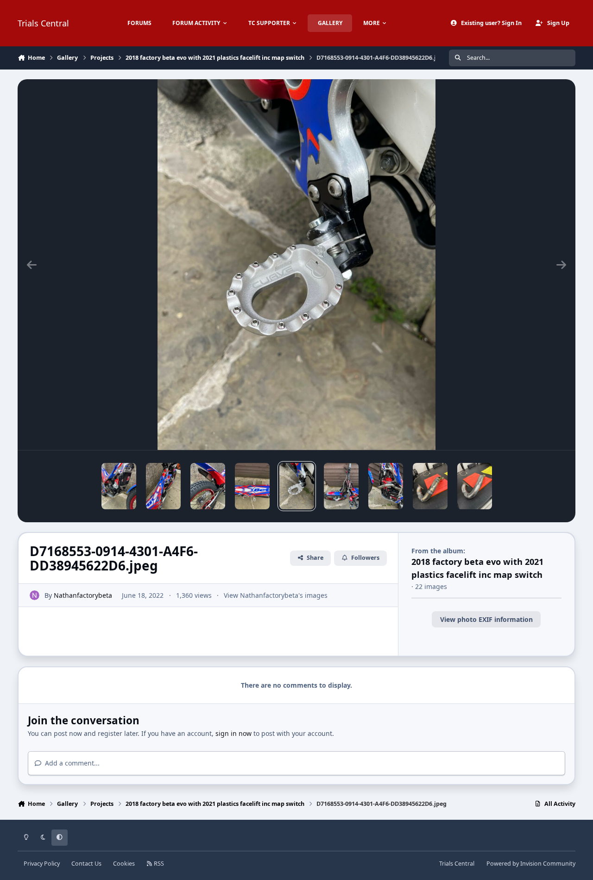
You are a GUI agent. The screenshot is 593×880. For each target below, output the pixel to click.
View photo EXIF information (486, 619)
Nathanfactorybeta (83, 595)
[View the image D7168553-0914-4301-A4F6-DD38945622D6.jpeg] (296, 486)
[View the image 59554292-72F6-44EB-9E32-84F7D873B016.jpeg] (163, 486)
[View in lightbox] (296, 264)
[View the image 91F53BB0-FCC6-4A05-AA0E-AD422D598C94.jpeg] (341, 486)
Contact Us (86, 863)
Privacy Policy (42, 863)
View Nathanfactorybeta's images (276, 595)
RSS (158, 863)
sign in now (233, 733)
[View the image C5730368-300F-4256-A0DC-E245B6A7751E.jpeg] (207, 486)
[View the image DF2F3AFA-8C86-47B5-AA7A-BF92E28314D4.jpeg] (252, 486)
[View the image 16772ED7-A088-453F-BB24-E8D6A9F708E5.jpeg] (118, 486)
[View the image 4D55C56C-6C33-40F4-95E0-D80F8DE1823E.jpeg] (385, 486)
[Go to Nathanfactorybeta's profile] (34, 595)
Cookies (124, 863)
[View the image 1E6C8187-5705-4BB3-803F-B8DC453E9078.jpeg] (430, 486)
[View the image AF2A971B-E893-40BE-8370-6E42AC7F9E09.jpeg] (474, 486)
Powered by (530, 863)
